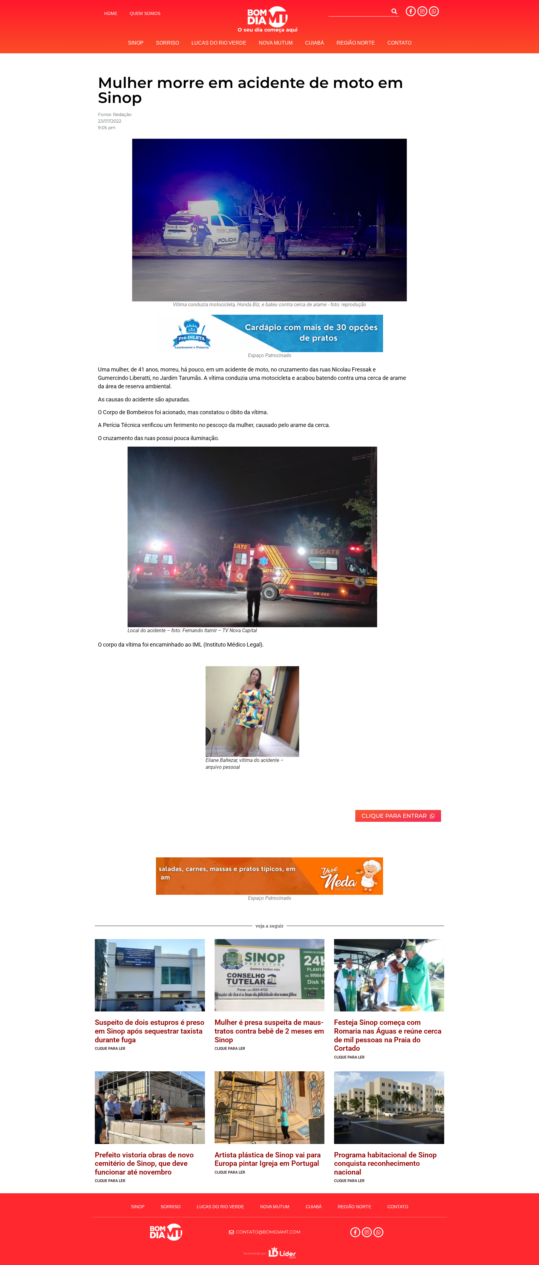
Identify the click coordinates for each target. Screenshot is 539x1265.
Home (110, 13)
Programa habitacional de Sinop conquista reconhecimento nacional (385, 1163)
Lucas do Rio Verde (219, 43)
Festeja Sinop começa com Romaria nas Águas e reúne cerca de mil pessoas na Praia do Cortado (387, 1035)
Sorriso (167, 43)
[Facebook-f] (411, 11)
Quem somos (145, 13)
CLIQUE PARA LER (110, 1048)
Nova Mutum (276, 43)
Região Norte (356, 43)
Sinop (135, 43)
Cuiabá (314, 43)
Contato (399, 43)
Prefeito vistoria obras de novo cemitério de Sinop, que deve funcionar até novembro (144, 1163)
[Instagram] (422, 11)
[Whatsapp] (434, 11)
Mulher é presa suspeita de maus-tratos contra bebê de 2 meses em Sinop (269, 1031)
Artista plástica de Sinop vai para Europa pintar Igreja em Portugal (268, 1159)
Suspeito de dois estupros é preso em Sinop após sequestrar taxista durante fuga (149, 1031)
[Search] (394, 11)
